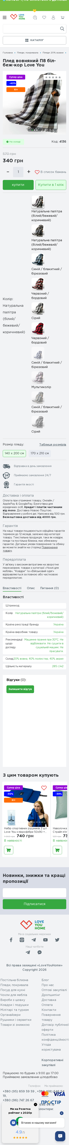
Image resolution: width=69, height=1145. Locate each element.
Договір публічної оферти (55, 1027)
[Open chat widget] (60, 1136)
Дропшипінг (51, 995)
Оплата (47, 1005)
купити (18, 184)
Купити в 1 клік (51, 184)
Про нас (48, 985)
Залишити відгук (20, 689)
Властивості (12, 588)
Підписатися (34, 904)
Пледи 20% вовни (53, 53)
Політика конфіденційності (55, 1037)
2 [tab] (34, 130)
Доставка (49, 1000)
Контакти (49, 1010)
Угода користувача (51, 1047)
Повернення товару (51, 1017)
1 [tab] (32, 130)
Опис (31, 588)
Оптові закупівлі (54, 990)
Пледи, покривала (27, 53)
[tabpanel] (34, 103)
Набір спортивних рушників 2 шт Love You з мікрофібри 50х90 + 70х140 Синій (25, 830)
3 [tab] (36, 130)
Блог (45, 980)
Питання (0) (49, 588)
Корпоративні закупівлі (52, 1063)
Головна (8, 53)
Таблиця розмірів (52, 444)
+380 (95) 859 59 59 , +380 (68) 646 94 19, (33, 1093)
